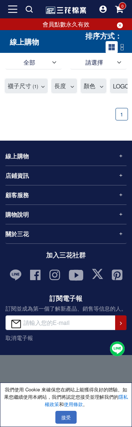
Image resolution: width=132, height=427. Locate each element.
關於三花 (17, 233)
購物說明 (17, 214)
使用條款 (73, 404)
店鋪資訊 (17, 175)
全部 (29, 62)
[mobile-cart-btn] (119, 9)
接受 (66, 417)
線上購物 (17, 156)
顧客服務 (17, 195)
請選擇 (94, 62)
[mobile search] (29, 9)
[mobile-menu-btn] (13, 9)
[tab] (112, 47)
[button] (103, 9)
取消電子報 (19, 337)
